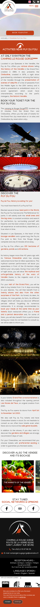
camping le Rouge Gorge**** (16, 109)
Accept (7, 602)
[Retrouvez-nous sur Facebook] (7, 508)
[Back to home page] (8, 8)
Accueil (4, 38)
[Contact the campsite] (38, 2)
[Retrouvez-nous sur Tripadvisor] (20, 508)
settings (22, 597)
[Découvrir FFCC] (16, 585)
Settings (18, 602)
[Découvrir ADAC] (5, 585)
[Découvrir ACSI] (27, 585)
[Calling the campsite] (34, 2)
